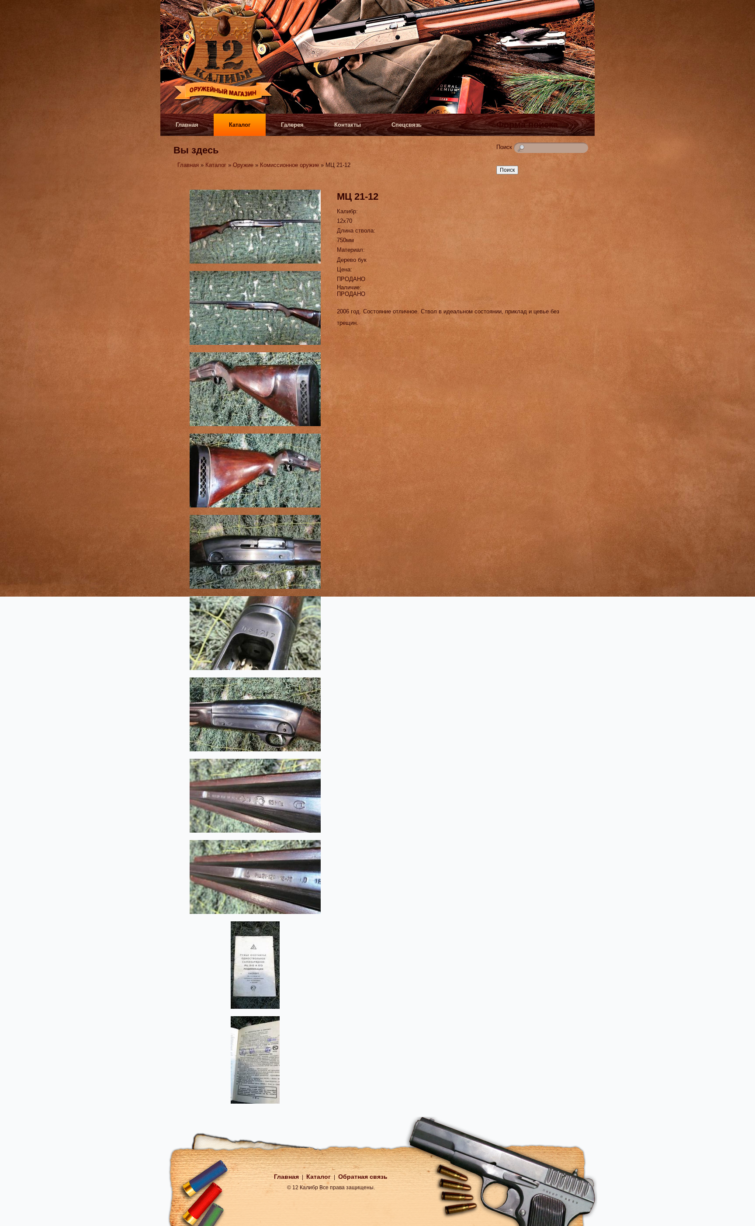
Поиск (505, 147)
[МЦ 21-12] (255, 264)
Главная (187, 125)
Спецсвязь (406, 125)
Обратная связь (363, 1176)
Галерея (292, 125)
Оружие (243, 165)
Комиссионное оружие (289, 165)
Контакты (347, 125)
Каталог (239, 125)
